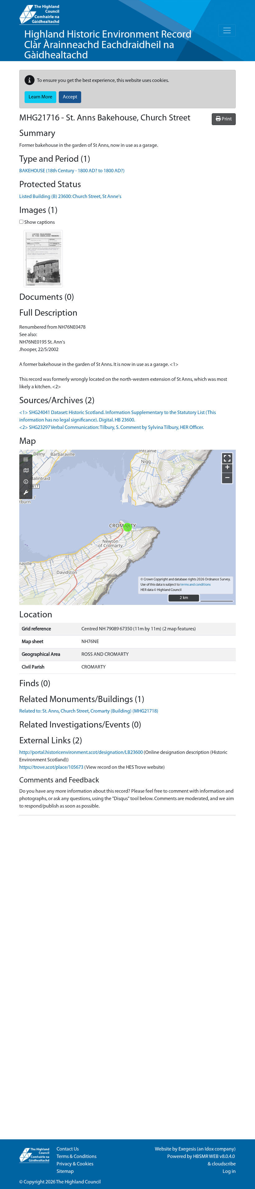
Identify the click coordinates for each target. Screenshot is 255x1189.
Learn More (40, 97)
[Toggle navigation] (227, 30)
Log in (229, 1171)
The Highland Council (78, 1182)
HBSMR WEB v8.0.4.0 (214, 1156)
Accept (70, 97)
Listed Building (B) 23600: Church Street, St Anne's (70, 196)
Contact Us (68, 1149)
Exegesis (187, 1149)
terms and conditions (195, 585)
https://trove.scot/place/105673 (51, 767)
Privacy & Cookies (75, 1164)
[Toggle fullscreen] (227, 458)
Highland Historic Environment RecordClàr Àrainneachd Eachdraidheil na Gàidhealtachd (108, 45)
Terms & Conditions (76, 1156)
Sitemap (65, 1171)
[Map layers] (26, 460)
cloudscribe (224, 1164)
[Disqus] (127, 897)
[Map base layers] (26, 471)
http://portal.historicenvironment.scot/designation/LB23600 (81, 752)
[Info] (26, 482)
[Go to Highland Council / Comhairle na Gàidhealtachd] (39, 12)
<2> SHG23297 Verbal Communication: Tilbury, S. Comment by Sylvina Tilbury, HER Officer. (111, 427)
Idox (209, 1149)
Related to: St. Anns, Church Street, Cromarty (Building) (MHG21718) (88, 711)
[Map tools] (26, 493)
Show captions (39, 222)
